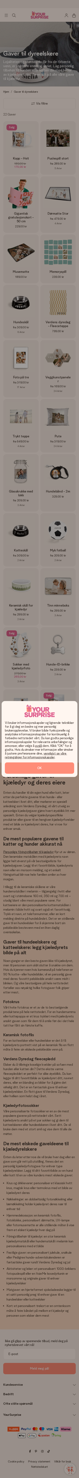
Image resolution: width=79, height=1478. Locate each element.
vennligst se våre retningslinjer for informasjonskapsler (36, 755)
